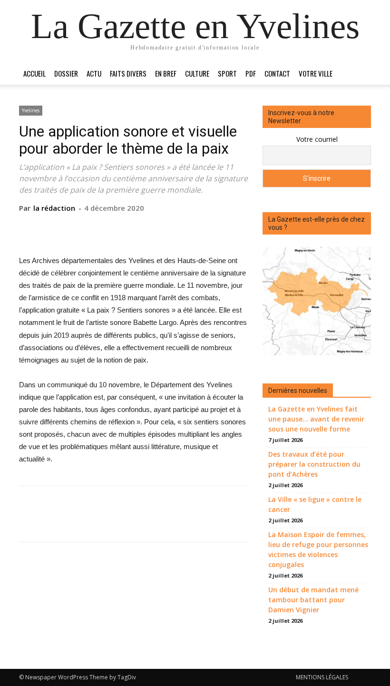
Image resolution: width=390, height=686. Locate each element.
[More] (178, 227)
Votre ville (315, 73)
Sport (227, 73)
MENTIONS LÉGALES (322, 677)
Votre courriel (317, 139)
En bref (165, 73)
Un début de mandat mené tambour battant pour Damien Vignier (313, 599)
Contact (277, 73)
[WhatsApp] (155, 227)
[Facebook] (89, 227)
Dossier (66, 73)
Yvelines (30, 110)
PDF (250, 73)
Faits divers (128, 73)
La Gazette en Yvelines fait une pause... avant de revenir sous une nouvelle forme (316, 418)
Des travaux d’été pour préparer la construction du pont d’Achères (314, 464)
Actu (94, 73)
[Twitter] (111, 227)
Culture (197, 73)
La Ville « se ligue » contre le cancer (314, 504)
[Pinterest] (133, 227)
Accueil (34, 73)
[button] (359, 73)
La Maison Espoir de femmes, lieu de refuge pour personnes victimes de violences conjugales (318, 549)
